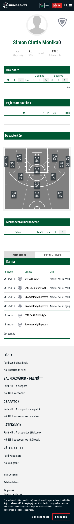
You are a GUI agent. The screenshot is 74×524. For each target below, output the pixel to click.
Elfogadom (61, 516)
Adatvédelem (11, 482)
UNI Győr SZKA (32, 278)
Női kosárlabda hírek (15, 370)
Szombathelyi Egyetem (36, 297)
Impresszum (11, 474)
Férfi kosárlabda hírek (16, 362)
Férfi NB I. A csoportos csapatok (22, 409)
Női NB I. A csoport (14, 393)
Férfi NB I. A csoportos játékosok (22, 432)
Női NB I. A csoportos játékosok (22, 439)
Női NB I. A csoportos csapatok (22, 416)
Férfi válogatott (12, 455)
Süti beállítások (40, 516)
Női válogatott (11, 463)
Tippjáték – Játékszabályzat (12, 492)
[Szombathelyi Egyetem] (62, 22)
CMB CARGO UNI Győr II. (36, 287)
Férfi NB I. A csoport (15, 386)
